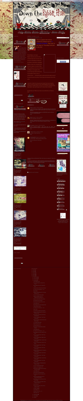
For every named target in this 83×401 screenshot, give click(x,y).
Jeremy (31, 107)
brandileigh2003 (33, 137)
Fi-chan (31, 131)
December (35, 277)
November (35, 278)
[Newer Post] (52, 166)
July (34, 397)
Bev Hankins (32, 125)
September (36, 394)
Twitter (20, 60)
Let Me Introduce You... (37, 325)
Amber (20, 46)
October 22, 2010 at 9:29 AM (40, 137)
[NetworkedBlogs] (63, 60)
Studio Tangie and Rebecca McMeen (57, 400)
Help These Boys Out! (37, 323)
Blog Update (35, 290)
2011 (34, 274)
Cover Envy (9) (35, 384)
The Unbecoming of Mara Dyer (19, 131)
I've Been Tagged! (36, 388)
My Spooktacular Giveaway (37, 300)
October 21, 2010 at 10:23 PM (38, 107)
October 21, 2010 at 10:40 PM (40, 125)
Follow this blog (63, 61)
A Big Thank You (36, 392)
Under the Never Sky (17, 129)
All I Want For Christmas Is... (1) (38, 330)
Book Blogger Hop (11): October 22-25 (39, 304)
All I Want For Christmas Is (46, 98)
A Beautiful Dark (17, 128)
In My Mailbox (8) (36, 329)
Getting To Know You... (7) (37, 391)
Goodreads (15, 60)
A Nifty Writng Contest (37, 306)
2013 (34, 271)
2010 (34, 275)
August (35, 395)
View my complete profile (19, 62)
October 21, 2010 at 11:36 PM (38, 131)
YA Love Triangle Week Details (38, 365)
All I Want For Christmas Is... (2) (38, 307)
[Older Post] (31, 166)
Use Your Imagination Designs (31, 400)
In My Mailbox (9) (36, 303)
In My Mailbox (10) (36, 281)
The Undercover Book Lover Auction (39, 310)
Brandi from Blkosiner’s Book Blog (35, 140)
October (35, 280)
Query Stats (35, 309)
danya (31, 117)
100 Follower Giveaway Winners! (38, 372)
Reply (31, 114)
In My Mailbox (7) (36, 389)
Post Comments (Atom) (36, 168)
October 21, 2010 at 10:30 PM (37, 117)
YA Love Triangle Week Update (38, 294)
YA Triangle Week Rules (37, 322)
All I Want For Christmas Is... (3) (38, 289)
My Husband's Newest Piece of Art (39, 301)
